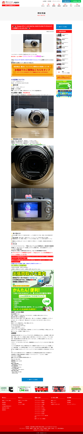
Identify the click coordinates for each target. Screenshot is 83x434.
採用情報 (49, 1)
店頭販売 (20, 402)
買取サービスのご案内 (6, 400)
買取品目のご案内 (5, 408)
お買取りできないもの (55, 404)
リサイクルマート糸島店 (39, 411)
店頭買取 (4, 402)
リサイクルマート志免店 (39, 413)
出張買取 (4, 404)
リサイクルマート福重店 (39, 402)
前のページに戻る (33, 379)
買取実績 (4, 409)
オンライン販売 (21, 404)
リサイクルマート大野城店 (40, 409)
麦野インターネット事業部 (40, 418)
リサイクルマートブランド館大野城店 (41, 416)
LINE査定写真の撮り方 (6, 406)
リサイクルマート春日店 (39, 400)
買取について (53, 400)
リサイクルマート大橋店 (39, 404)
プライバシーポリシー (56, 1)
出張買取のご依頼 (76, 1)
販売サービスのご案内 (22, 400)
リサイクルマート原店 (39, 406)
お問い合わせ (67, 1)
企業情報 (44, 1)
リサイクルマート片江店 (39, 408)
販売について (53, 402)
